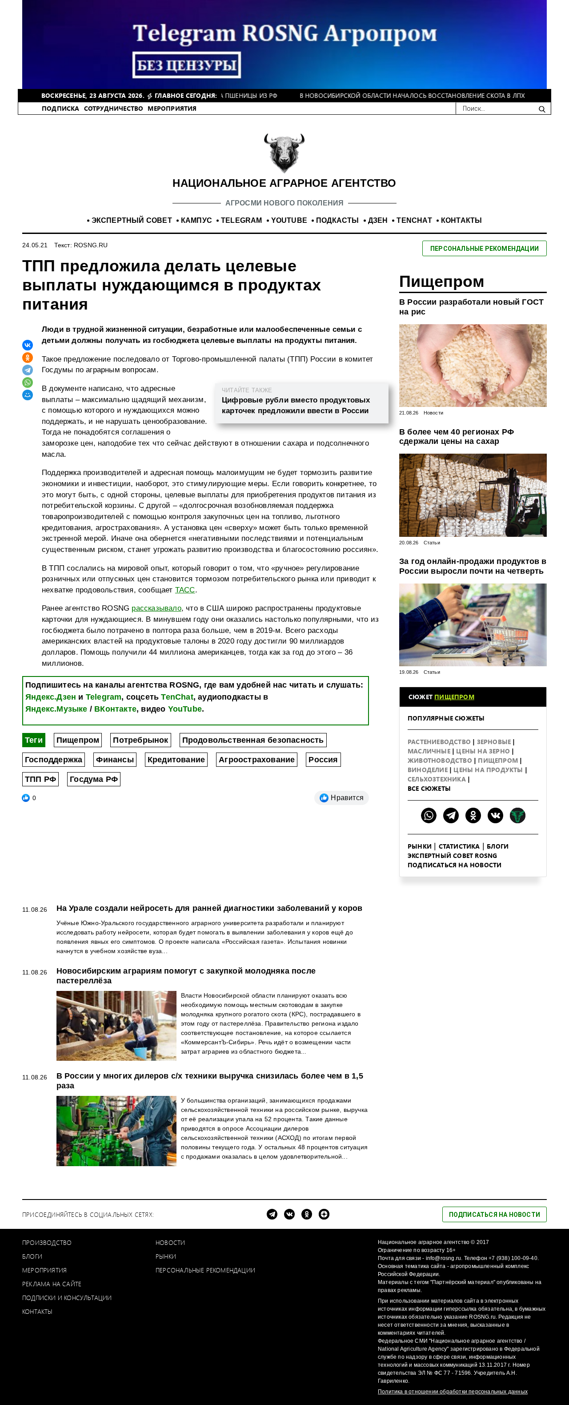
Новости (433, 412)
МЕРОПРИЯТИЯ (172, 108)
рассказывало (156, 608)
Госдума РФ (94, 779)
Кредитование (176, 759)
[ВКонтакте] (27, 345)
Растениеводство (440, 741)
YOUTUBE (289, 220)
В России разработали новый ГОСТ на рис (471, 307)
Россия (323, 759)
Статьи (432, 542)
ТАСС (185, 590)
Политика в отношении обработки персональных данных (453, 1392)
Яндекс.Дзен (50, 696)
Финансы (114, 759)
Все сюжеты (429, 788)
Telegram (104, 696)
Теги (34, 740)
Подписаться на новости (454, 865)
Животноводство (441, 760)
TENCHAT (414, 220)
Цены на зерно (484, 751)
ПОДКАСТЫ (337, 220)
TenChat (177, 696)
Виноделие (428, 769)
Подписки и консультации (67, 1297)
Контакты (37, 1311)
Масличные (430, 751)
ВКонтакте (115, 709)
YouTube (185, 709)
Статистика (459, 846)
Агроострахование (257, 759)
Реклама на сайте (51, 1284)
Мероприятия (44, 1270)
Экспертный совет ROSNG (452, 855)
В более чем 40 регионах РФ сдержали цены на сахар (456, 436)
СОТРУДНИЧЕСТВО (114, 108)
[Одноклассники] (27, 357)
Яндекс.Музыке (56, 709)
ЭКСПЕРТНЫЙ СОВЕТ (132, 220)
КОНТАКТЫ (461, 220)
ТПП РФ (40, 779)
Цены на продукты (489, 769)
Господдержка (53, 759)
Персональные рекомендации (205, 1270)
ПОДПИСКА (61, 108)
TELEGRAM (241, 220)
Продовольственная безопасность (253, 740)
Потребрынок (140, 740)
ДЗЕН (378, 220)
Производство (47, 1242)
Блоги (498, 846)
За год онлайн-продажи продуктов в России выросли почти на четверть (473, 566)
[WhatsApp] (27, 382)
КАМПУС (196, 220)
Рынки (420, 846)
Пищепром (78, 740)
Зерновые (495, 741)
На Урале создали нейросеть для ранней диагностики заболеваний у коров (209, 908)
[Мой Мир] (27, 395)
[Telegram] (27, 370)
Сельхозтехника (438, 779)
